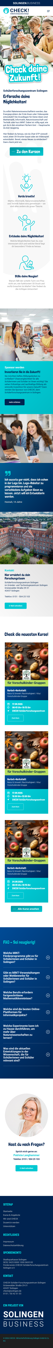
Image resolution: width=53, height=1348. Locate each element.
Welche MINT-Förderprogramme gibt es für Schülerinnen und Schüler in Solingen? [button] (20, 957)
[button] (48, 11)
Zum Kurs (15, 718)
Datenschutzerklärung (13, 1245)
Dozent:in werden (11, 1222)
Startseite (7, 1211)
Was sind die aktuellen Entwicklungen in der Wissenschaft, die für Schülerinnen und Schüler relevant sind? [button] (18, 1054)
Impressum (8, 1241)
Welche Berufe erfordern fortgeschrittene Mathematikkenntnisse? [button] (18, 995)
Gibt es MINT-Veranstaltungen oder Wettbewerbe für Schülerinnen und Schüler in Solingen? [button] (21, 977)
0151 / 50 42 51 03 (12, 1293)
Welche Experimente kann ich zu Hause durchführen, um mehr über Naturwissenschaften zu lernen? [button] (21, 1031)
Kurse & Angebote (11, 1215)
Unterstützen (9, 1226)
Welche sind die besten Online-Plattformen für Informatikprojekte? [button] (21, 1012)
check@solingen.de (12, 1291)
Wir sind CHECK (10, 1219)
